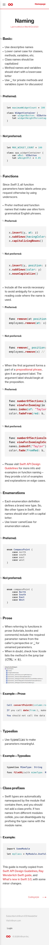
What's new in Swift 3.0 (17, 879)
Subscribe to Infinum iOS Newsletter (21, 916)
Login (9, 928)
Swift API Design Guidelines (20, 871)
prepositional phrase (29, 369)
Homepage (40, 4)
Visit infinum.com (13, 920)
